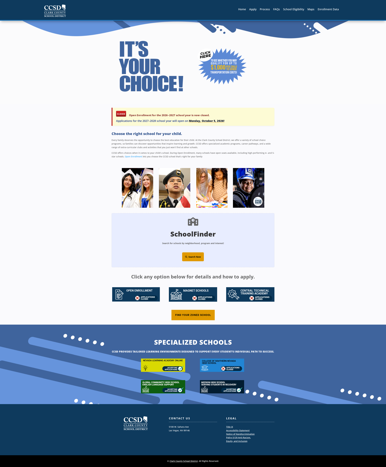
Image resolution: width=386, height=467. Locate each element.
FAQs (276, 9)
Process (265, 9)
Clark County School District (184, 461)
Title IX (229, 426)
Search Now (194, 256)
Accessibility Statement (238, 430)
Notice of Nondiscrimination (240, 434)
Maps (310, 9)
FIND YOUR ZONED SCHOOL (193, 314)
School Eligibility (293, 9)
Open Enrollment (133, 156)
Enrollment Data (328, 9)
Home (242, 9)
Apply (252, 9)
